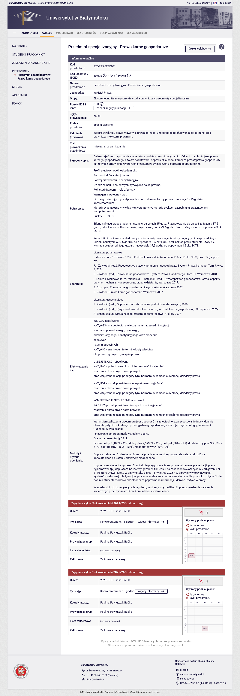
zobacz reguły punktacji (111, 108)
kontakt (184, 670)
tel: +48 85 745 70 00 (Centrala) (102, 675)
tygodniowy (197, 525)
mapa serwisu (187, 678)
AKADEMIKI (19, 95)
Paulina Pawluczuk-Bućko (116, 532)
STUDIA (17, 87)
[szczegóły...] (207, 512)
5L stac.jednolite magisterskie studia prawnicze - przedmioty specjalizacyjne (141, 98)
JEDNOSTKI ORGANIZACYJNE (31, 63)
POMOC (17, 103)
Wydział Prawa (103, 92)
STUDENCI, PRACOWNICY (28, 54)
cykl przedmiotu (200, 529)
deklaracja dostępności (192, 674)
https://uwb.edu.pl (95, 679)
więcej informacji (149, 521)
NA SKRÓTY (19, 46)
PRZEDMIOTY (20, 71)
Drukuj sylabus (197, 48)
